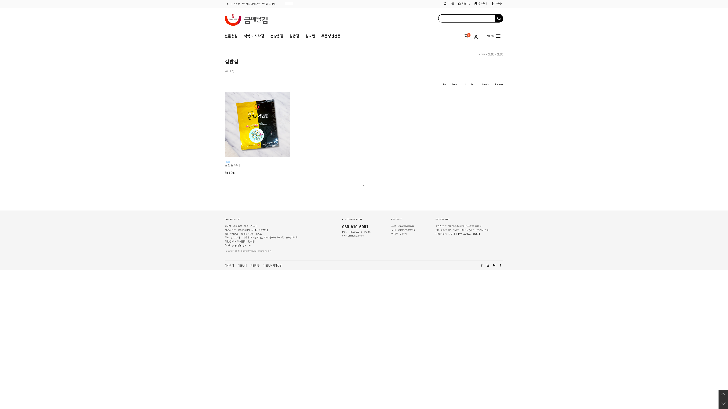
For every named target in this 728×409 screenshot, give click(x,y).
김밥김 (294, 36)
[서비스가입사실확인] (469, 234)
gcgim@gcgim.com (241, 245)
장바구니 (482, 3)
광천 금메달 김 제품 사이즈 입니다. (258, 3)
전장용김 (276, 36)
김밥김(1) (229, 71)
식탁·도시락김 (254, 36)
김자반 (310, 36)
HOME (482, 54)
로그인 (450, 3)
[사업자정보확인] (259, 230)
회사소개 (229, 265)
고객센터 (498, 3)
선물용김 (231, 36)
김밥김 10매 (232, 165)
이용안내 (242, 265)
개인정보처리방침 (272, 265)
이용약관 (255, 265)
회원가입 (465, 3)
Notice (236, 3)
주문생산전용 (331, 36)
